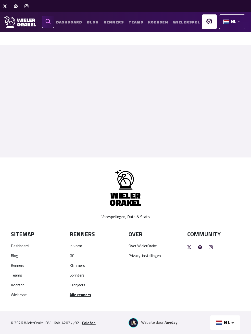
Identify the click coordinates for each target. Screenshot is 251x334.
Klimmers (77, 265)
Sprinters (77, 275)
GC (72, 255)
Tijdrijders (77, 285)
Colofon (89, 323)
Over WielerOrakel (143, 246)
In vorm (76, 246)
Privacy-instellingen (144, 255)
